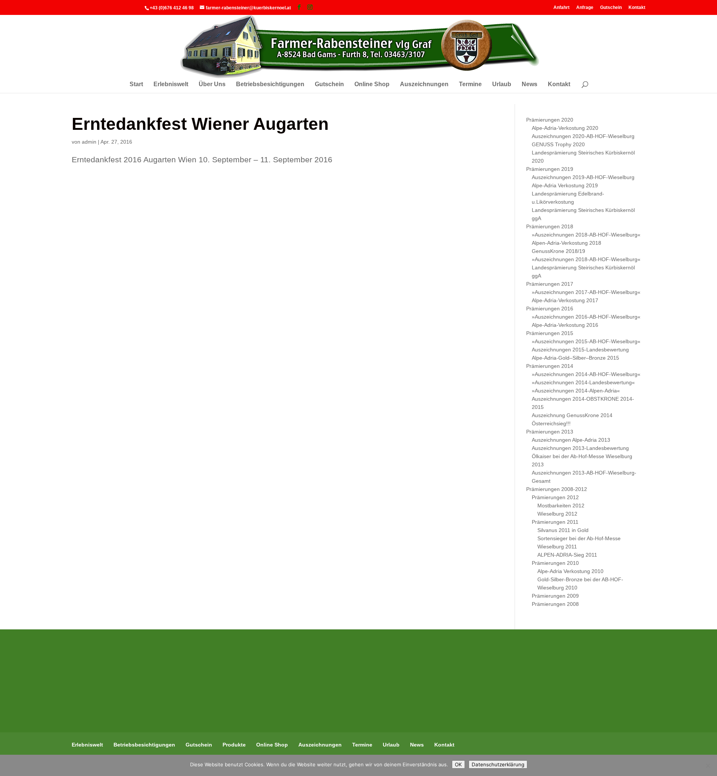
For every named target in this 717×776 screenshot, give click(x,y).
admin (89, 142)
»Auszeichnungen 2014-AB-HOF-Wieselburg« (586, 374)
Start (136, 84)
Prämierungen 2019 (549, 169)
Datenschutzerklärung (498, 764)
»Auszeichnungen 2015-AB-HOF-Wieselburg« (586, 341)
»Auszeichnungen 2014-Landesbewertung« (583, 382)
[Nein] (707, 765)
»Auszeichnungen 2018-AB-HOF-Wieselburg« (586, 235)
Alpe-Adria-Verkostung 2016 (565, 325)
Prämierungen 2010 (555, 563)
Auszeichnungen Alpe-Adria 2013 (571, 440)
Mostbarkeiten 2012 (560, 506)
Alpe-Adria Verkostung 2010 (570, 571)
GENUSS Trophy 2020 (558, 144)
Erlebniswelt (170, 84)
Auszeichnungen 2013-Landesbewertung (580, 448)
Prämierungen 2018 (549, 226)
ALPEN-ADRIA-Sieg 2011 (567, 555)
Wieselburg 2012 (557, 514)
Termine (470, 84)
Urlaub (501, 84)
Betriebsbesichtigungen (270, 84)
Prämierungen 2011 (555, 522)
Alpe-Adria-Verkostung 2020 (565, 128)
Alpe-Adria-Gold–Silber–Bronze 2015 (575, 358)
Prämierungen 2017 (549, 284)
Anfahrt (561, 7)
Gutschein (611, 7)
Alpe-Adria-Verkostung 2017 (565, 300)
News (529, 84)
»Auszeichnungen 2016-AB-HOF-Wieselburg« (586, 317)
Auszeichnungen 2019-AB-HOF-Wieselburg (583, 177)
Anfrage (584, 7)
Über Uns (212, 84)
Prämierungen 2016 (549, 309)
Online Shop (371, 84)
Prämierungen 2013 (549, 432)
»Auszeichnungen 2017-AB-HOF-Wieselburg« (586, 292)
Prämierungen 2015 (549, 333)
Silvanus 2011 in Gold (563, 530)
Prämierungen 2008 (555, 604)
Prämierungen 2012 (555, 497)
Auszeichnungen (424, 84)
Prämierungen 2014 (549, 366)
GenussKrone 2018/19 (558, 251)
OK (458, 764)
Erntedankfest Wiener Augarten (200, 124)
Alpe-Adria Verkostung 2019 (565, 185)
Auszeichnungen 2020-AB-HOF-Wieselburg (583, 136)
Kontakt (636, 7)
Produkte (234, 745)
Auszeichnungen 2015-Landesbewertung (580, 350)
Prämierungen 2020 (549, 120)
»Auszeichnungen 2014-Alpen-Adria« (576, 391)
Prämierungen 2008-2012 (556, 489)
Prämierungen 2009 (555, 596)
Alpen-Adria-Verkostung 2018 (566, 243)
